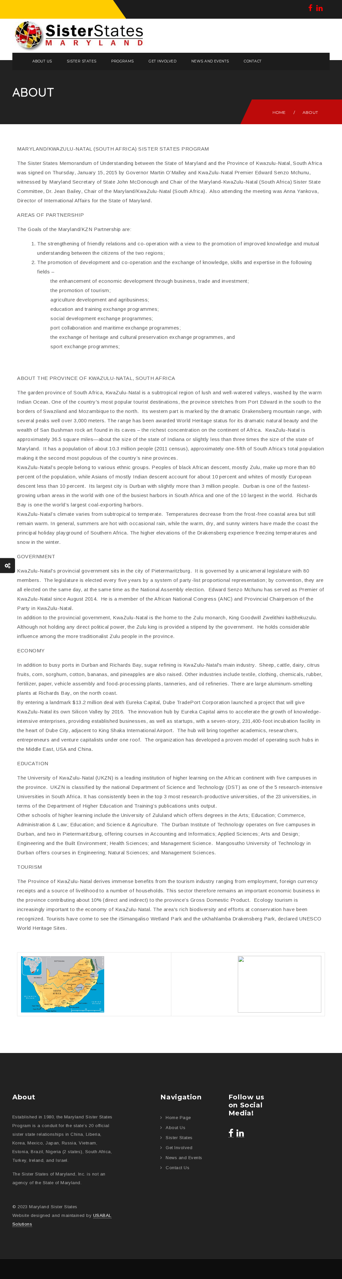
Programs (122, 61)
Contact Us (177, 1167)
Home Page (178, 1117)
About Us (42, 61)
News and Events (210, 61)
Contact (253, 61)
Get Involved (162, 61)
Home (279, 112)
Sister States (81, 61)
